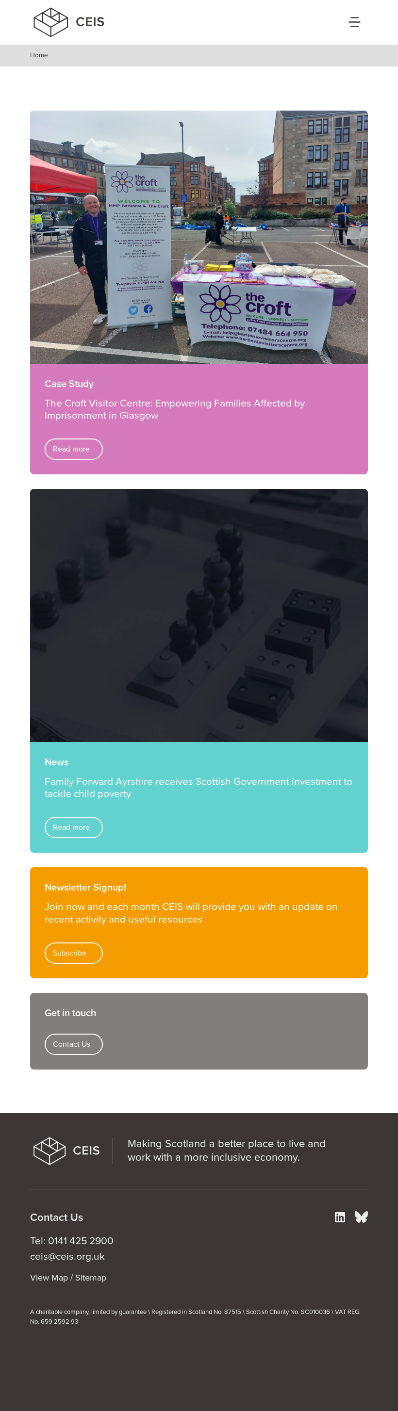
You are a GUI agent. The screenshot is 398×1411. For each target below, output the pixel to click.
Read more (71, 449)
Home (39, 55)
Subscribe (69, 953)
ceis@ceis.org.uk (67, 1256)
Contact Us (71, 1044)
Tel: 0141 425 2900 (72, 1241)
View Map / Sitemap (68, 1277)
